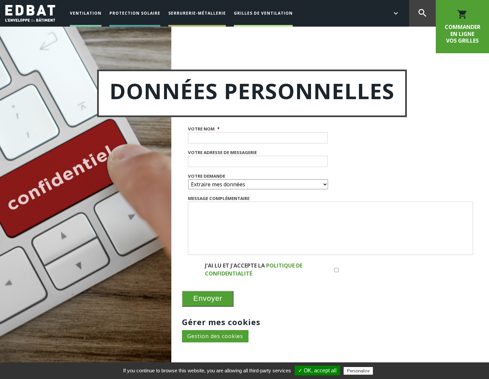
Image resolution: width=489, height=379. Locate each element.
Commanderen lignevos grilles (462, 27)
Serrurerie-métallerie (197, 13)
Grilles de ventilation (263, 13)
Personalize (358, 370)
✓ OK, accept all (317, 370)
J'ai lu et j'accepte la (253, 269)
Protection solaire (134, 13)
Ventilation (85, 13)
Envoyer (207, 298)
